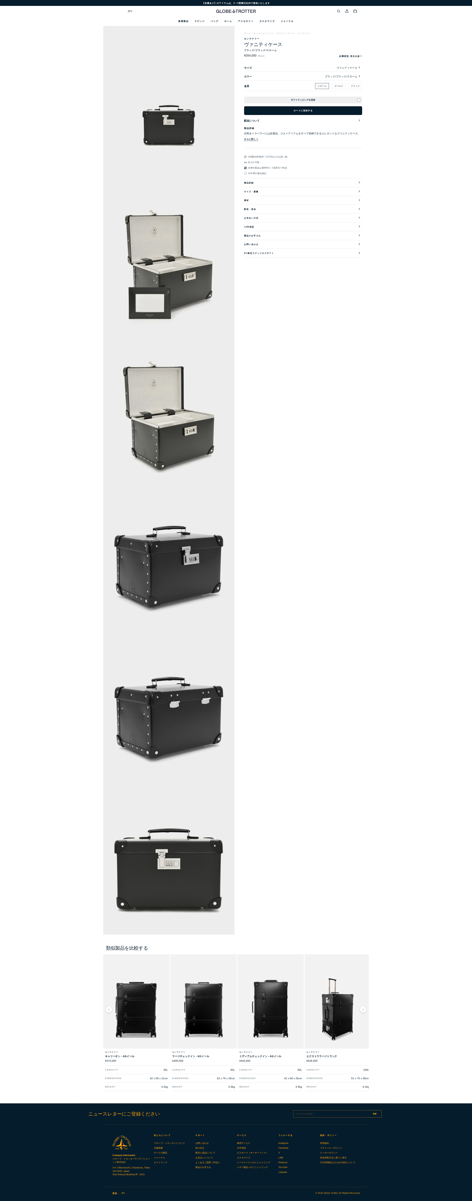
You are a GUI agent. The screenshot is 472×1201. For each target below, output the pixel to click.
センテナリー (304, 33)
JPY (130, 11)
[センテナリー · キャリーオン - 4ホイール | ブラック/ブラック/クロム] (136, 1009)
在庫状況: (349, 56)
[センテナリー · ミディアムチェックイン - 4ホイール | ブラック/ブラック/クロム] (270, 1009)
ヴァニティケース (286, 33)
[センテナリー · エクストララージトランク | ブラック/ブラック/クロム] (338, 1009)
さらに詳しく (251, 139)
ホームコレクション (264, 33)
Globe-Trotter (331, 1193)
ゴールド (338, 86)
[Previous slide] (109, 1010)
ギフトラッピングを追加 (303, 100)
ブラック (355, 86)
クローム (322, 86)
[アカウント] (347, 11)
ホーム (247, 33)
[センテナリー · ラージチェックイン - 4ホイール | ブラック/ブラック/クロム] (203, 1009)
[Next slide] (363, 1010)
